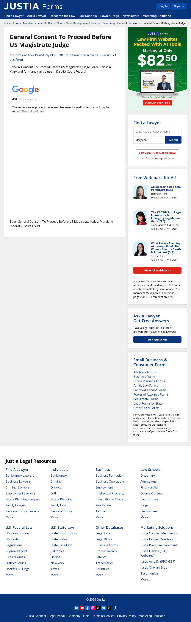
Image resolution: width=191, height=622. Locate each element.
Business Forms (144, 377)
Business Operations (110, 481)
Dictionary (147, 475)
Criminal (56, 481)
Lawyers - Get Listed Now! (157, 153)
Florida (55, 557)
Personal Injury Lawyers (22, 511)
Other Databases (109, 527)
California (57, 551)
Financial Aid (149, 487)
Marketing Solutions (157, 16)
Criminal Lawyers (17, 487)
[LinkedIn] (76, 608)
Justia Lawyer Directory (156, 539)
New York (57, 563)
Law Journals (149, 499)
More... (10, 517)
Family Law (58, 505)
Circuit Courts (15, 557)
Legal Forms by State (148, 403)
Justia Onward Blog (153, 567)
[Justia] (21, 6)
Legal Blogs (104, 539)
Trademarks (104, 563)
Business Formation (109, 475)
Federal (41, 23)
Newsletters (131, 16)
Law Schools (88, 16)
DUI (53, 493)
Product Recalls (106, 551)
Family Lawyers (16, 505)
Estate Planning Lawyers (23, 499)
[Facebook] (87, 608)
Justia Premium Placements (159, 545)
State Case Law (61, 545)
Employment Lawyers (20, 493)
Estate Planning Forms (149, 381)
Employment (104, 487)
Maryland (28, 23)
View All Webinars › (157, 270)
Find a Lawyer (14, 16)
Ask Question (157, 339)
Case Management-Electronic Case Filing (90, 23)
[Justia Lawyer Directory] (114, 608)
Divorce (56, 487)
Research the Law (62, 16)
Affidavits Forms (144, 372)
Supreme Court (16, 551)
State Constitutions (64, 533)
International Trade (109, 499)
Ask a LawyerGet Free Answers (151, 318)
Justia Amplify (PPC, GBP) (157, 561)
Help (86, 616)
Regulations (14, 545)
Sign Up (179, 6)
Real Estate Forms (145, 399)
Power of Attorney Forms (151, 394)
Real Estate (103, 505)
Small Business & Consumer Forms (150, 362)
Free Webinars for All (154, 177)
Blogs (144, 505)
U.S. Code (12, 539)
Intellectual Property (110, 493)
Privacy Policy (126, 616)
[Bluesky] (103, 608)
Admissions (148, 481)
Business (103, 469)
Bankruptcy (59, 475)
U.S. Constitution (17, 533)
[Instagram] (93, 608)
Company (74, 616)
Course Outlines (151, 493)
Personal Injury (61, 511)
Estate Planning (62, 499)
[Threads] (98, 608)
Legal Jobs (103, 533)
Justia (7, 23)
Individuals (59, 469)
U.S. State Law (62, 527)
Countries (102, 569)
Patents (101, 557)
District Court (55, 23)
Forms (17, 23)
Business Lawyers (18, 481)
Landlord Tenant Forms (149, 390)
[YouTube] (82, 608)
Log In (163, 6)
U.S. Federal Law (19, 527)
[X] (109, 608)
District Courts (16, 563)
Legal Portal (57, 616)
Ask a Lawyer (37, 16)
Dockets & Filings (17, 569)
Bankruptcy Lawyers (20, 475)
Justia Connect (36, 616)
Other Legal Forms (146, 408)
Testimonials (149, 573)
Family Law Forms (145, 386)
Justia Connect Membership (159, 533)
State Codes (59, 539)
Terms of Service (103, 616)
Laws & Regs (109, 16)
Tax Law (101, 511)
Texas (55, 569)
